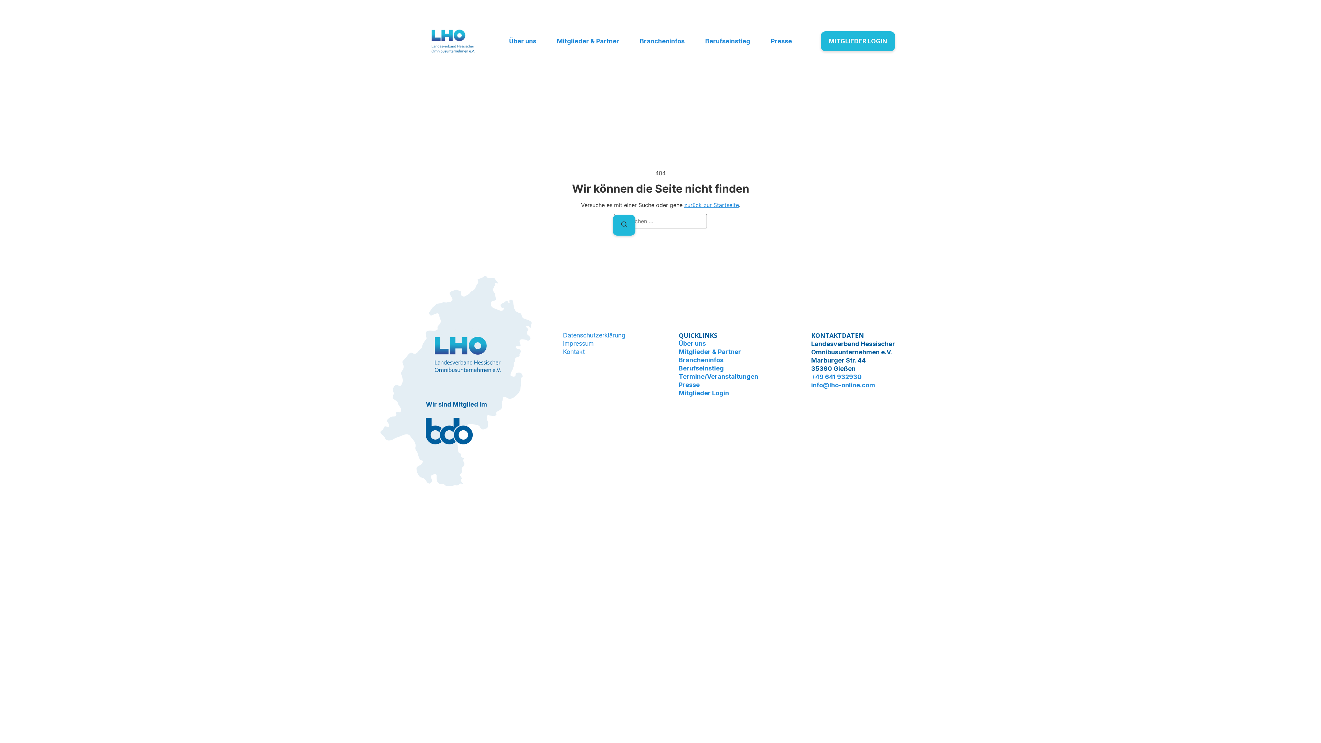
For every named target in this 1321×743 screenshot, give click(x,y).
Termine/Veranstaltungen (718, 376)
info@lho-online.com (843, 385)
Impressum (578, 343)
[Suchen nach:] (660, 221)
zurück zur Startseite (711, 205)
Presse (781, 41)
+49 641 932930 (836, 376)
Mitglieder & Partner (588, 41)
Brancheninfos (662, 41)
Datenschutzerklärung (594, 335)
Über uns (522, 41)
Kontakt (574, 351)
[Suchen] (624, 225)
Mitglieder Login (704, 393)
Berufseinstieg (727, 41)
